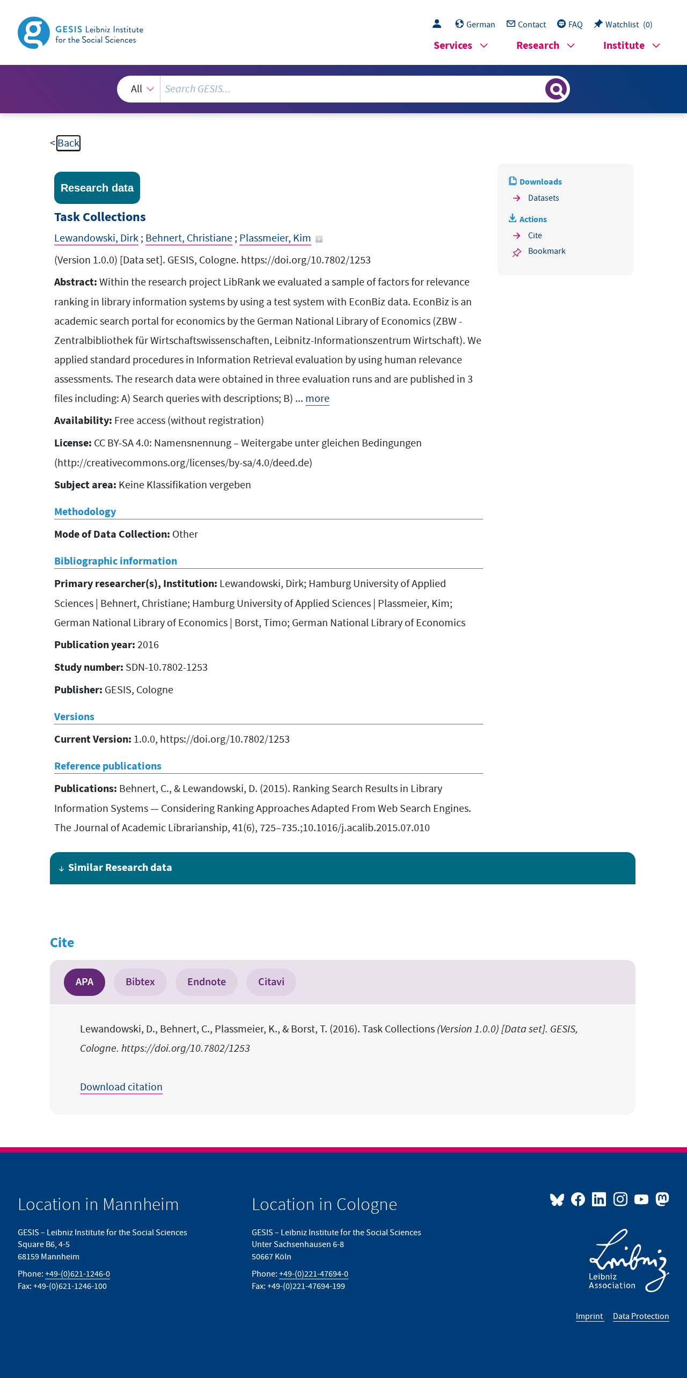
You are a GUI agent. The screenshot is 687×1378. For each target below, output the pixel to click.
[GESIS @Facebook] (578, 1199)
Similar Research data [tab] (120, 868)
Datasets (543, 198)
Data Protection (641, 1316)
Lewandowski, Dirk (96, 238)
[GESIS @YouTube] (642, 1199)
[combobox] (343, 89)
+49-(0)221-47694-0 (313, 1274)
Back (68, 143)
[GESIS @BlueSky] (559, 1199)
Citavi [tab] (271, 981)
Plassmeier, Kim (275, 238)
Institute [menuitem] (624, 46)
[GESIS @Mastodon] (661, 1199)
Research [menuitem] (537, 46)
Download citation (121, 1087)
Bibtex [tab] (140, 981)
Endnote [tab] (206, 981)
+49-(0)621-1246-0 (77, 1274)
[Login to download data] (440, 24)
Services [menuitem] (453, 46)
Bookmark (547, 251)
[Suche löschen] (536, 88)
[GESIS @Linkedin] (599, 1199)
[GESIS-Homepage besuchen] (81, 32)
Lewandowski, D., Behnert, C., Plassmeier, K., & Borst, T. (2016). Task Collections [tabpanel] (329, 1058)
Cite (535, 235)
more (317, 399)
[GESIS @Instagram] (620, 1199)
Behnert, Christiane (188, 238)
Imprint (590, 1316)
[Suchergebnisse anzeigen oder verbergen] (556, 89)
